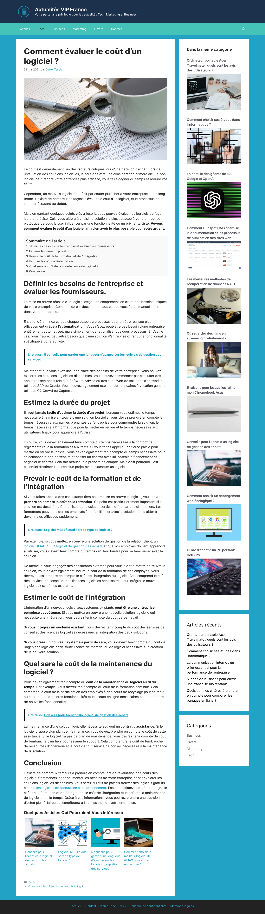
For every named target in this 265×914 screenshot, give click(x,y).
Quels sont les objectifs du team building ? (55, 886)
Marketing (80, 29)
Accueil (25, 29)
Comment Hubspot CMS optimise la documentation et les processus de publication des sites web (213, 233)
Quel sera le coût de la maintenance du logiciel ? (63, 266)
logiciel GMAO (35, 546)
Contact (116, 29)
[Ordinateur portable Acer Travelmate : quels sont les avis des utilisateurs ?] (214, 93)
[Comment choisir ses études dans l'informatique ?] (214, 147)
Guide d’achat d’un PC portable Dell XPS (211, 552)
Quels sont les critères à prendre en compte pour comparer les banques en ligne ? (212, 695)
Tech (41, 29)
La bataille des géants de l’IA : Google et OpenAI (210, 176)
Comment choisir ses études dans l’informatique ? (213, 122)
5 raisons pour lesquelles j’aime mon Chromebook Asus (211, 390)
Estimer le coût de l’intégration (51, 261)
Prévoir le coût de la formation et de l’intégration (63, 256)
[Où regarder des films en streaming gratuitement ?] (214, 360)
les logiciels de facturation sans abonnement (71, 788)
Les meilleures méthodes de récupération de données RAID (211, 281)
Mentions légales (182, 906)
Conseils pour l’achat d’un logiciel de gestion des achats (213, 444)
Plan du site (108, 906)
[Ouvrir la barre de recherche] (243, 29)
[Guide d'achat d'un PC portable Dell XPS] (214, 577)
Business (58, 29)
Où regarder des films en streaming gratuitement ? (206, 335)
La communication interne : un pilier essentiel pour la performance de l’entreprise (210, 667)
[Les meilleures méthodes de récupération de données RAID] (214, 306)
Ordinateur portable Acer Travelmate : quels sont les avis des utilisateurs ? (211, 65)
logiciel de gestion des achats (79, 546)
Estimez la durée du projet (47, 251)
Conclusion (37, 271)
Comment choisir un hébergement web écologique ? (213, 498)
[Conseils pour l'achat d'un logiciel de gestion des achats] (214, 469)
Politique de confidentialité (148, 906)
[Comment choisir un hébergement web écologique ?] (214, 523)
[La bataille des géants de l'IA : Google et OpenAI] (214, 201)
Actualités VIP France (61, 9)
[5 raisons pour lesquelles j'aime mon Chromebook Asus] (214, 415)
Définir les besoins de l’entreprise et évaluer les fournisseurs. (72, 246)
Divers (98, 29)
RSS (123, 906)
